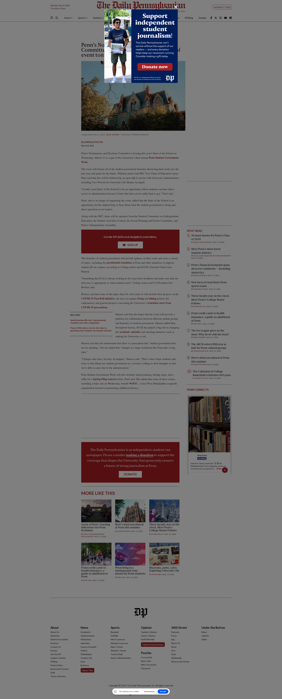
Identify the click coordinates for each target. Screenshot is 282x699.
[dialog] (141, 349)
